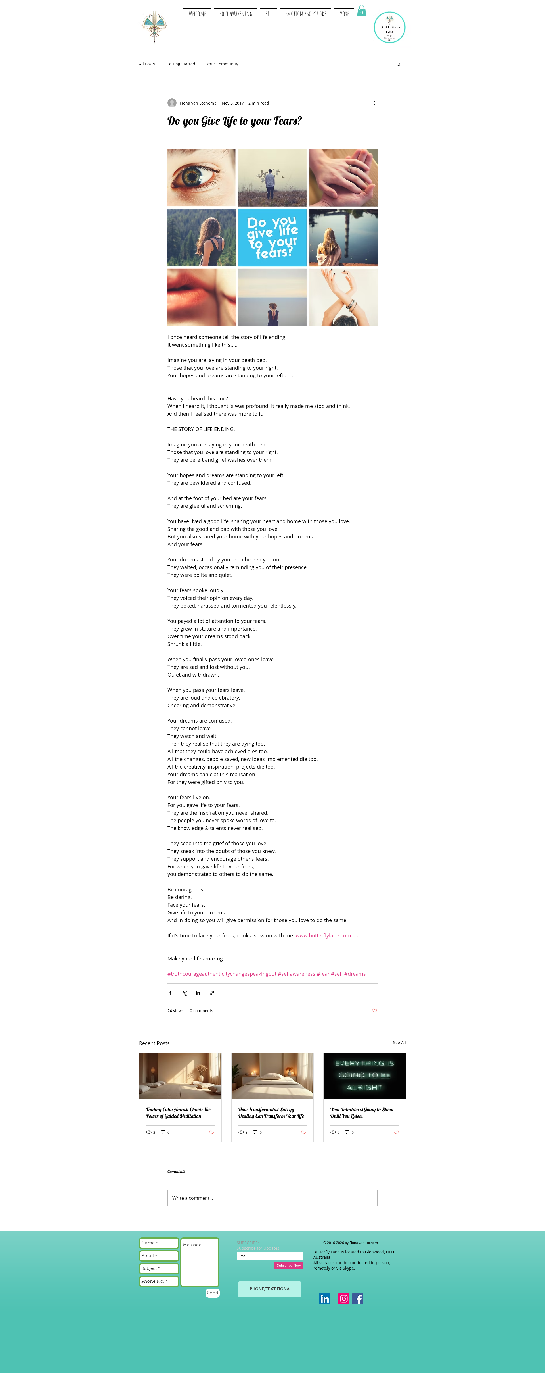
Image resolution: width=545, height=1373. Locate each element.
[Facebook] (357, 1298)
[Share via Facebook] (170, 993)
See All (399, 1042)
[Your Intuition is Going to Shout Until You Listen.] (365, 1076)
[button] (361, 10)
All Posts (147, 63)
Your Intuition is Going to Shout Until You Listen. (362, 1112)
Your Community (222, 63)
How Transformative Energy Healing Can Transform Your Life (271, 1112)
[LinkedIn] (324, 1298)
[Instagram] (343, 1298)
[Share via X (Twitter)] (184, 993)
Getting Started (180, 63)
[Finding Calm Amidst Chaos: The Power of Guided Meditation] (180, 1076)
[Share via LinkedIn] (198, 993)
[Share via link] (212, 993)
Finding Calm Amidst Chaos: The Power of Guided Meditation (178, 1112)
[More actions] (374, 102)
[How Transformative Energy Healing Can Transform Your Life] (273, 1076)
